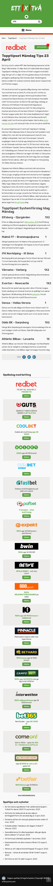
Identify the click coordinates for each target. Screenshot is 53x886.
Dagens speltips (13, 878)
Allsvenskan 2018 (32, 222)
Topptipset (12, 38)
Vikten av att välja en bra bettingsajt (19, 849)
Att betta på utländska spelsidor (18, 839)
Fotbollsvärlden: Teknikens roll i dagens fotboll (23, 826)
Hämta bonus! (41, 47)
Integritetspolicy (28, 878)
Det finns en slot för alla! (14, 859)
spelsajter (36, 294)
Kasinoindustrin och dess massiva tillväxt (21, 842)
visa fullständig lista (26, 795)
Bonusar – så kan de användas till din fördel (22, 853)
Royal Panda (20, 202)
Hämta (26, 396)
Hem (4, 38)
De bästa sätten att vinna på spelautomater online (25, 820)
